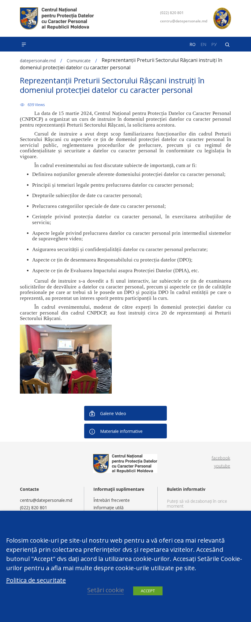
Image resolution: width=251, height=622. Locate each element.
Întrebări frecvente (111, 500)
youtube (222, 466)
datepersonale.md (38, 60)
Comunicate (79, 60)
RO (192, 44)
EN (203, 44)
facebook (221, 458)
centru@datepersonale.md (183, 21)
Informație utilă (108, 507)
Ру (214, 44)
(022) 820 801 (172, 12)
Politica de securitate (36, 580)
